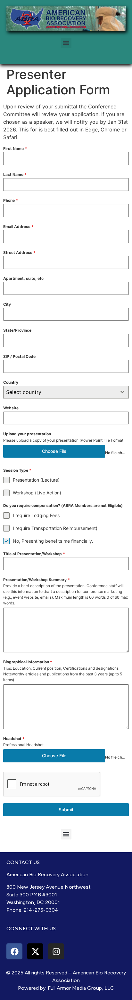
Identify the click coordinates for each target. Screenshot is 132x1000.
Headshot (14, 738)
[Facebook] (14, 951)
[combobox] (66, 392)
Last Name (15, 174)
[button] (66, 43)
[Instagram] (56, 951)
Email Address (18, 226)
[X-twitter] (35, 951)
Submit (66, 809)
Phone (10, 200)
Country (10, 382)
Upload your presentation (27, 433)
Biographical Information (27, 661)
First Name (15, 148)
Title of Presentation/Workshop (34, 553)
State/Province (17, 330)
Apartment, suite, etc (23, 278)
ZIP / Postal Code (19, 356)
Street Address (19, 252)
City (7, 304)
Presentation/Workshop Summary (36, 579)
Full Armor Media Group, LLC (81, 988)
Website (11, 408)
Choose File (54, 451)
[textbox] (60, 392)
